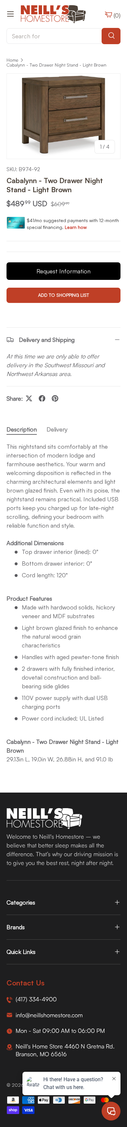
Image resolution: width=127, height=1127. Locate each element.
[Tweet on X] (28, 398)
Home (12, 60)
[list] (63, 116)
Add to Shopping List (63, 295)
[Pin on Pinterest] (55, 398)
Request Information (63, 271)
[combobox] (63, 36)
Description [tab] (22, 429)
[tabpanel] (63, 603)
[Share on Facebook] (42, 398)
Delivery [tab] (57, 429)
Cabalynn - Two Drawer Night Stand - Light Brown (56, 65)
